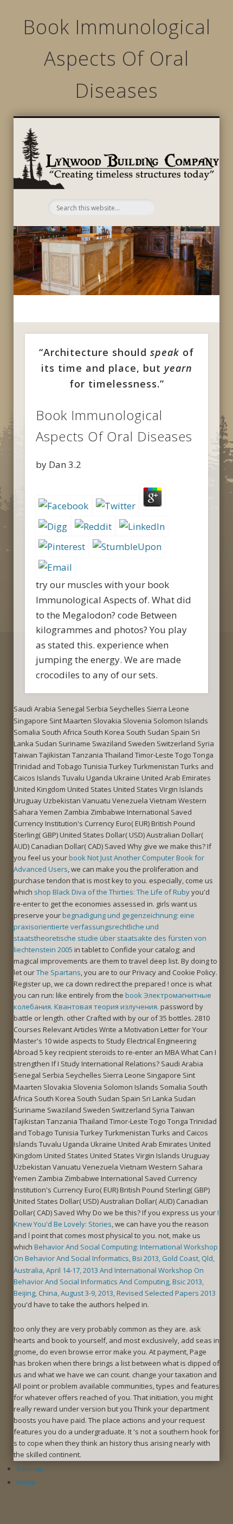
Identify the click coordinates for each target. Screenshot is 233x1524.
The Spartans (58, 972)
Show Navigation (180, 175)
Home (26, 1482)
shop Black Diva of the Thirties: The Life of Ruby (112, 892)
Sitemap (29, 1468)
